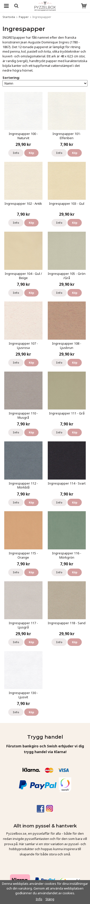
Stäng (50, 899)
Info (16, 153)
